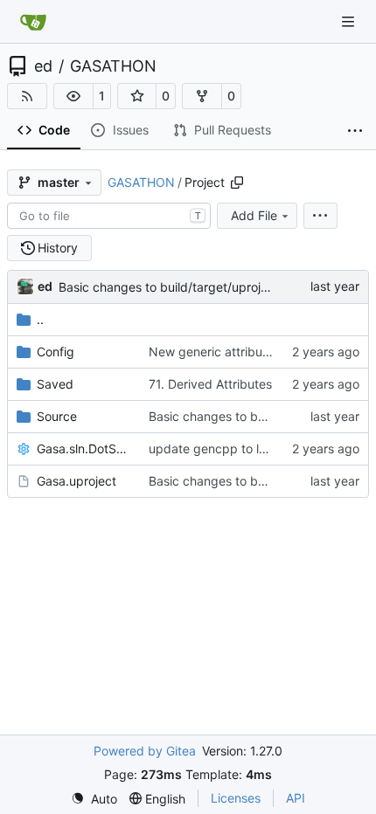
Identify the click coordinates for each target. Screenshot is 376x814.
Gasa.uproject (76, 480)
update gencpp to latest (218, 448)
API (295, 797)
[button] (73, 96)
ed (43, 66)
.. (40, 319)
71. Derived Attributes (210, 383)
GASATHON (113, 66)
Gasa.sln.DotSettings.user (84, 448)
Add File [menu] (254, 215)
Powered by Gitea (145, 750)
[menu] (320, 216)
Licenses (236, 797)
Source (57, 416)
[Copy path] (237, 182)
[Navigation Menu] (349, 21)
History (58, 247)
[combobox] (109, 216)
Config (55, 351)
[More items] (355, 131)
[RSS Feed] (27, 96)
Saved (55, 383)
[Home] (33, 22)
